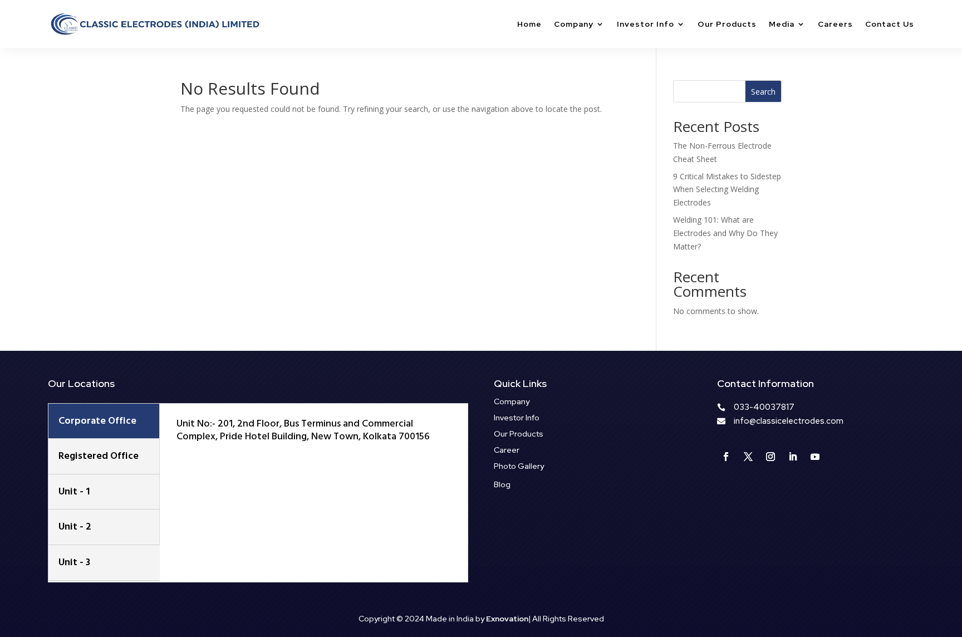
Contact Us (889, 24)
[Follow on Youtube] (815, 456)
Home (529, 24)
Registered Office (98, 456)
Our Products (727, 24)
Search (763, 91)
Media (781, 24)
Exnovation (507, 619)
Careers (835, 24)
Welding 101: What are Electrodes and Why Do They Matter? (725, 233)
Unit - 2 (74, 526)
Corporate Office (97, 421)
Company (573, 24)
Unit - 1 (74, 491)
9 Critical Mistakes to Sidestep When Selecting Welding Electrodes (727, 189)
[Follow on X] (748, 456)
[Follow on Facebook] (726, 456)
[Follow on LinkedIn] (793, 456)
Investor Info (645, 24)
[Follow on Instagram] (770, 456)
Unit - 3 (74, 562)
